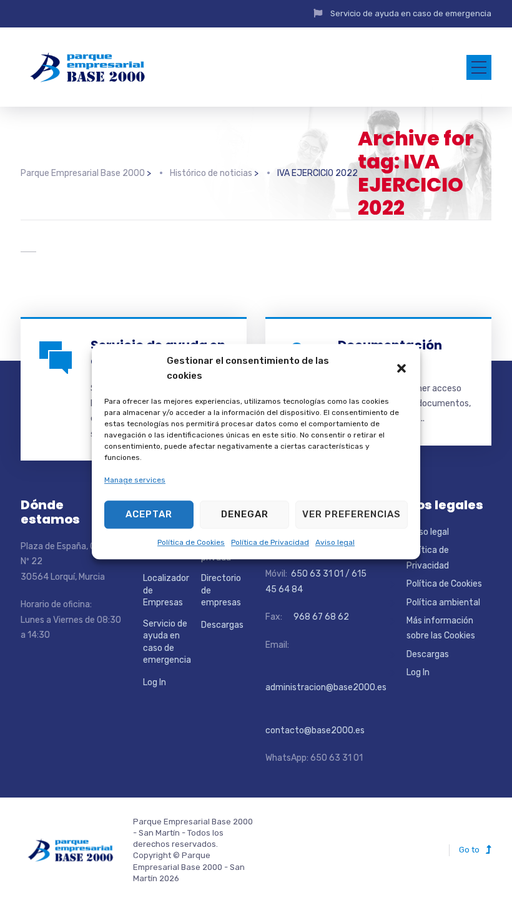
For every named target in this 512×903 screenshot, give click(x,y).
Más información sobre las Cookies (440, 628)
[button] (401, 368)
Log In (154, 682)
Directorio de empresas (221, 590)
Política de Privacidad (270, 542)
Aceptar (149, 514)
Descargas (222, 625)
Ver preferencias (351, 514)
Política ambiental (443, 602)
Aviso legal (335, 542)
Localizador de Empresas (166, 590)
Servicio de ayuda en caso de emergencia (410, 13)
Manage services (134, 480)
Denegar (244, 514)
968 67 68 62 (320, 617)
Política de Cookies (191, 542)
